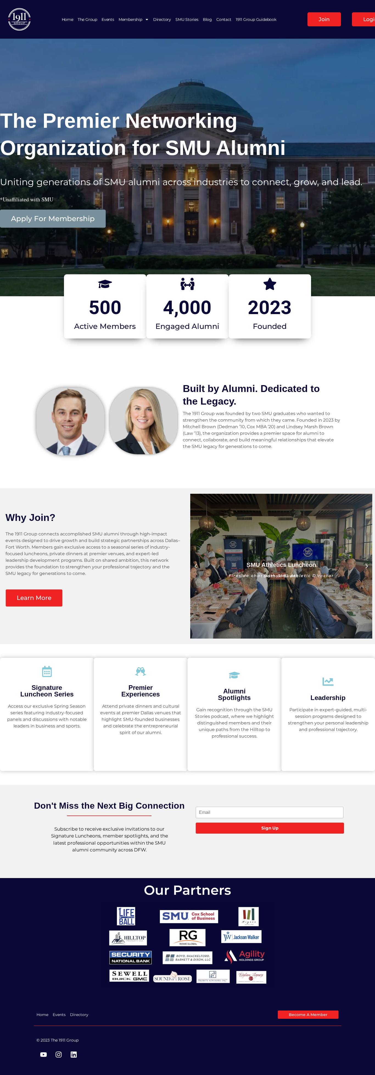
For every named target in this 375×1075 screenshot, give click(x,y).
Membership (130, 19)
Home (67, 19)
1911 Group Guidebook (256, 19)
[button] (195, 566)
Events (108, 19)
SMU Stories (186, 19)
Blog (207, 19)
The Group (87, 19)
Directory (162, 19)
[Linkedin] (73, 1054)
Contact (223, 19)
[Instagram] (58, 1054)
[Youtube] (43, 1054)
